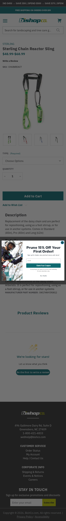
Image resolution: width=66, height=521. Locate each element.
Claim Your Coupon (43, 265)
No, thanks (43, 276)
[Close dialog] (62, 242)
